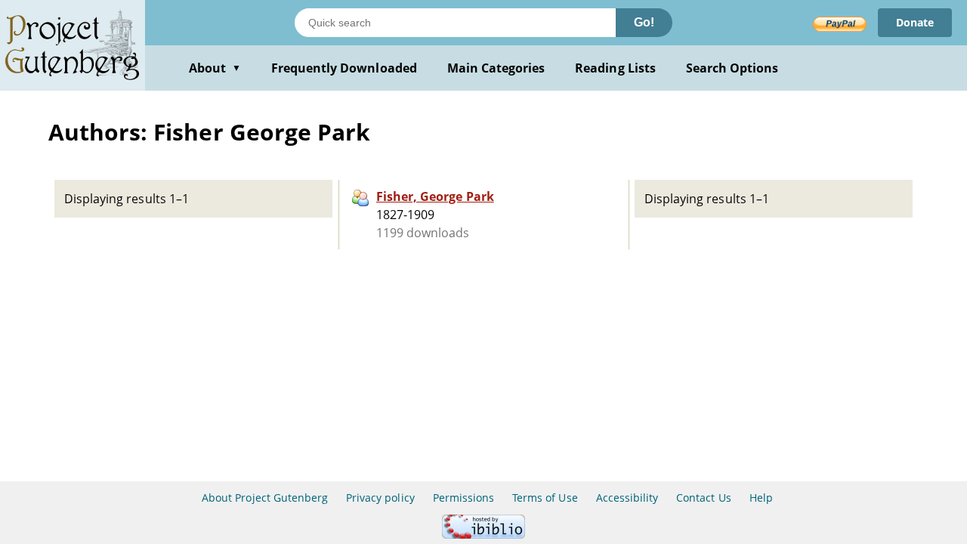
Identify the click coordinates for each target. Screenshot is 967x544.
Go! (644, 22)
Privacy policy (380, 497)
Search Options (732, 68)
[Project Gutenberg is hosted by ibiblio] (483, 534)
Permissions (463, 497)
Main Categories (496, 68)
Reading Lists (615, 68)
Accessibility (627, 497)
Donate (915, 22)
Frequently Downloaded (344, 68)
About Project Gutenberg (265, 497)
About (215, 68)
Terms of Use (544, 497)
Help (761, 497)
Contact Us (703, 497)
